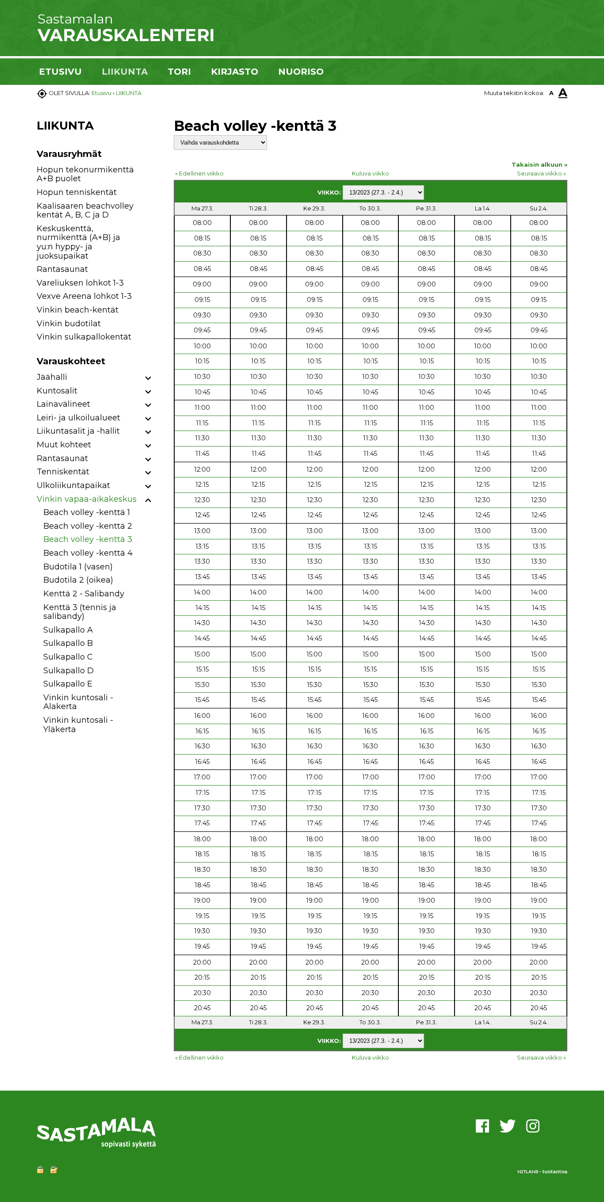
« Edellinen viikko (199, 173)
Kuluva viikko (370, 173)
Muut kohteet (64, 445)
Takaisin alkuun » (539, 164)
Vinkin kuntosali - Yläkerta (78, 724)
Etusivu (101, 92)
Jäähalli (52, 377)
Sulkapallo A (68, 630)
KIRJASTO (234, 71)
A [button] (551, 92)
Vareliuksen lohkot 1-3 (80, 283)
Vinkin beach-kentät (78, 310)
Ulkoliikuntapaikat (73, 485)
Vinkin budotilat (69, 323)
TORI (179, 71)
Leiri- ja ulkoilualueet (78, 418)
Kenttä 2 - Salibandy (83, 594)
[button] (148, 378)
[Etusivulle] (125, 40)
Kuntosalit (57, 391)
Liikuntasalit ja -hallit (78, 431)
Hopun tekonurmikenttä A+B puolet (85, 174)
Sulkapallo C (68, 657)
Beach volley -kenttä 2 (87, 526)
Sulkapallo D (68, 670)
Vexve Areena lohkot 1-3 (84, 296)
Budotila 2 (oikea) (78, 580)
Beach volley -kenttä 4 (88, 553)
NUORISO (301, 71)
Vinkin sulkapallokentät (84, 337)
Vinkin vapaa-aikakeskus (87, 499)
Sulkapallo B (68, 643)
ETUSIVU (60, 71)
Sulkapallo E (67, 684)
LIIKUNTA (125, 71)
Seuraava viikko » (541, 173)
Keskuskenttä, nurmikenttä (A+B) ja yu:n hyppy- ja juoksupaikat (78, 242)
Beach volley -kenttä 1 (86, 512)
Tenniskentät (63, 472)
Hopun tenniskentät (77, 192)
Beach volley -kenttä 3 (87, 539)
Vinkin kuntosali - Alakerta (78, 702)
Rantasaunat (62, 269)
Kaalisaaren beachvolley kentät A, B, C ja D (85, 210)
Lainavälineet (63, 404)
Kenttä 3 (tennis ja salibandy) (79, 612)
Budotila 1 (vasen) (78, 567)
